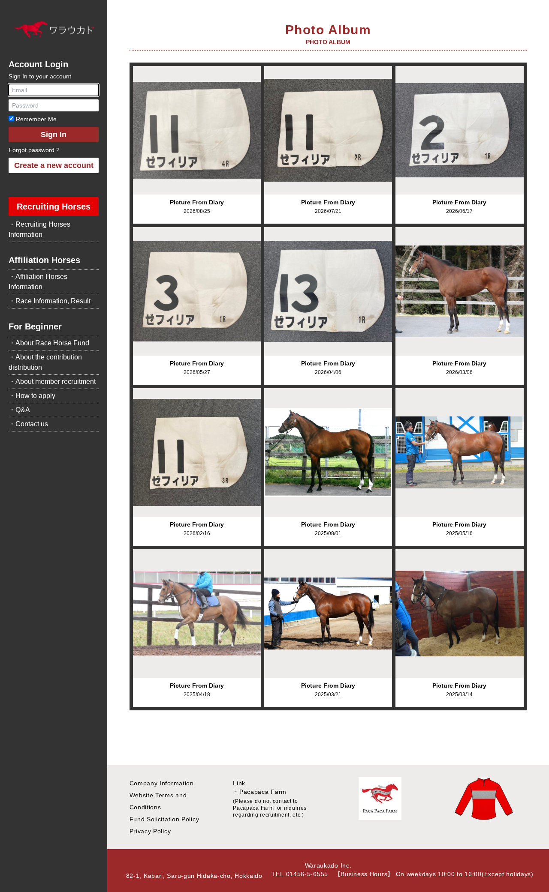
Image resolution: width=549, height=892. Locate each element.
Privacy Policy (150, 831)
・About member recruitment (52, 381)
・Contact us (28, 424)
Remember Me (35, 119)
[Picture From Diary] (197, 130)
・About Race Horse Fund (49, 343)
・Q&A (19, 409)
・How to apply (32, 395)
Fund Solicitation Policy (164, 819)
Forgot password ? (34, 150)
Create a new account (54, 165)
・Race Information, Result (49, 301)
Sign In (53, 134)
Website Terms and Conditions (158, 801)
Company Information (162, 783)
